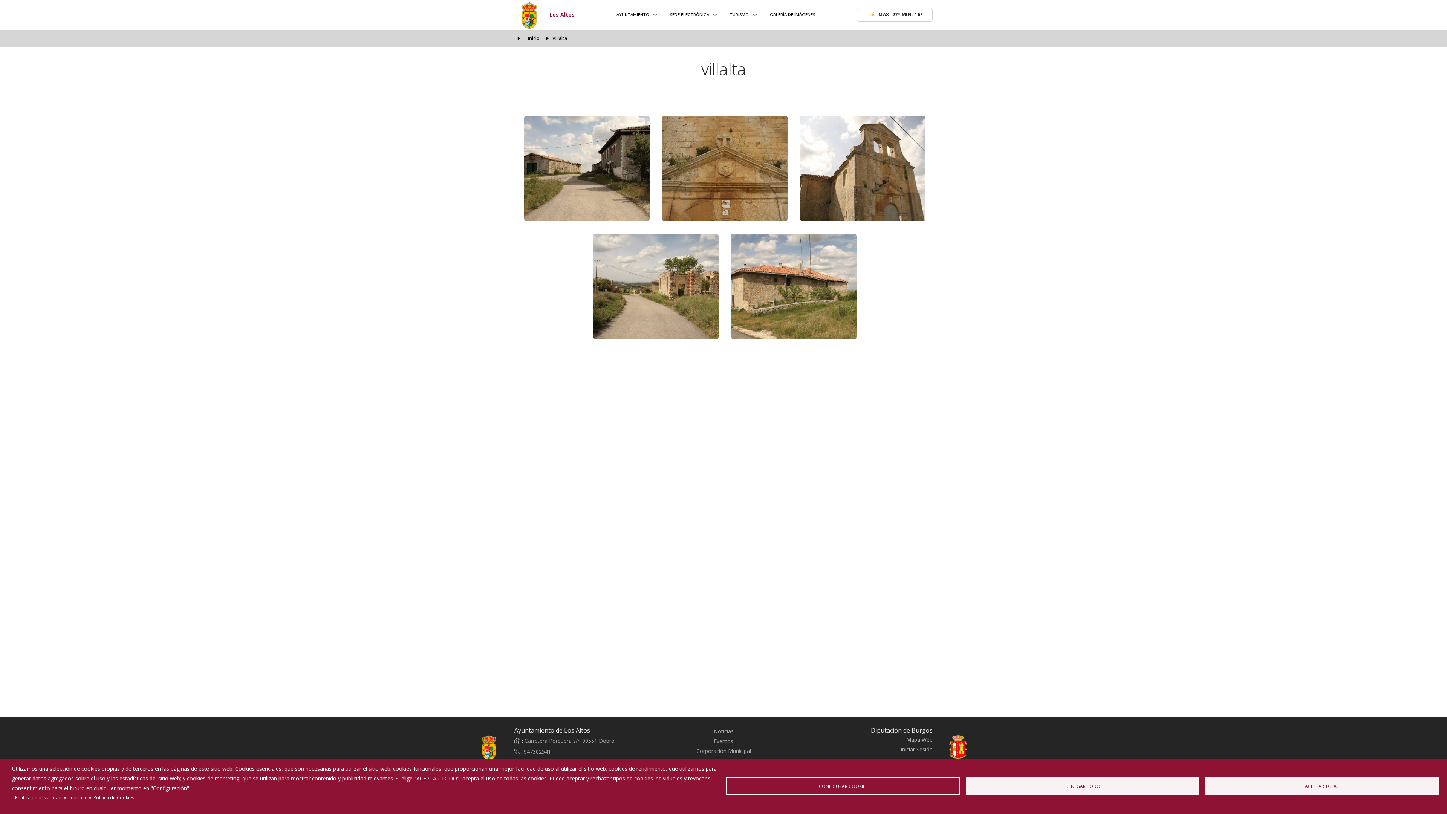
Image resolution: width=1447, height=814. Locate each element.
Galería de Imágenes (792, 14)
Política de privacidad (38, 797)
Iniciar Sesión (917, 749)
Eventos (723, 741)
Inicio (534, 38)
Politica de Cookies (114, 797)
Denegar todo (1082, 786)
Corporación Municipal (723, 750)
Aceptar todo (1322, 786)
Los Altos (562, 14)
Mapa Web (919, 739)
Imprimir (77, 797)
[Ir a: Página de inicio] (471, 747)
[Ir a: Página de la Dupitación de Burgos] (976, 747)
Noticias (724, 731)
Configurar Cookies (843, 786)
